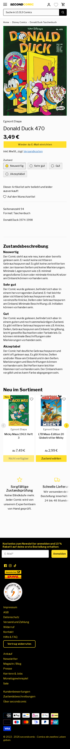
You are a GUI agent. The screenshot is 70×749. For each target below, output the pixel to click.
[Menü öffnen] (5, 4)
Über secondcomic (15, 701)
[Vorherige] (3, 425)
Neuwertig (17, 165)
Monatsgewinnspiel (15, 678)
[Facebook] (5, 565)
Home (6, 22)
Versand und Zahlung (16, 622)
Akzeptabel (17, 174)
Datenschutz (11, 617)
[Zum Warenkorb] (63, 4)
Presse (7, 668)
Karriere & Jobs (13, 673)
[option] (35, 71)
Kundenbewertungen (16, 691)
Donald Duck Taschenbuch (43, 22)
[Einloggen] (48, 4)
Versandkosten (33, 151)
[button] (35, 144)
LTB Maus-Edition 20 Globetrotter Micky (51, 433)
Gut (58, 165)
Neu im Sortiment (23, 389)
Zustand (7, 160)
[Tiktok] (15, 565)
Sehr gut (39, 165)
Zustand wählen (51, 458)
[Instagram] (10, 565)
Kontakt (8, 631)
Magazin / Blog (12, 663)
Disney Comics (19, 22)
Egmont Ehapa (12, 121)
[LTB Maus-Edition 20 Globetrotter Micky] (51, 410)
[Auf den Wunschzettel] (30, 399)
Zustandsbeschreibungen (19, 696)
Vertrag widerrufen (19, 643)
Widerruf (8, 627)
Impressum (10, 607)
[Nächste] (66, 425)
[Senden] (63, 12)
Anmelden (59, 553)
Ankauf (7, 653)
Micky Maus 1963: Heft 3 (18, 433)
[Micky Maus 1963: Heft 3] (18, 410)
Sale (6, 683)
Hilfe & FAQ (10, 637)
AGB (6, 612)
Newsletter (10, 658)
